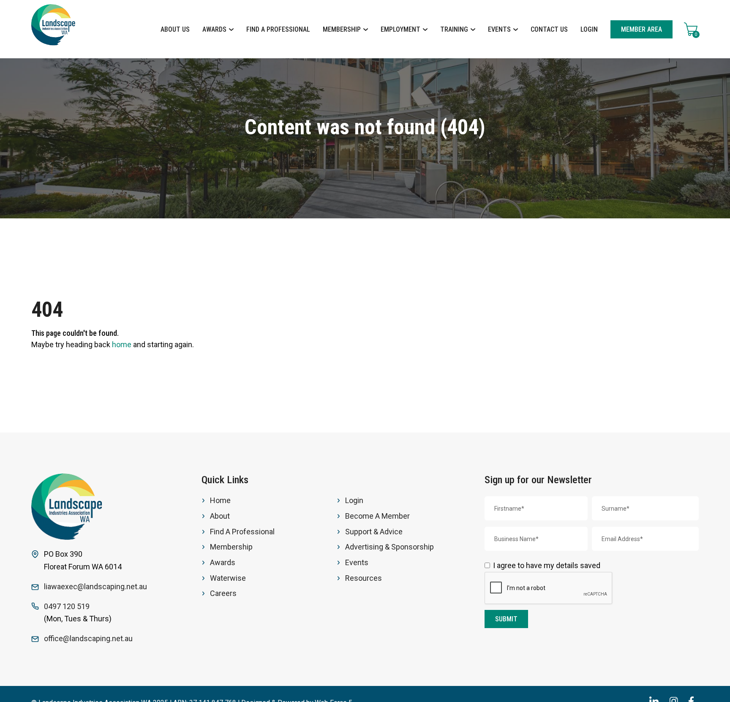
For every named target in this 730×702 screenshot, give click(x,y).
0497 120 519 (67, 606)
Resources (363, 578)
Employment (401, 29)
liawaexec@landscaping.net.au (95, 586)
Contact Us (549, 29)
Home (220, 500)
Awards (215, 29)
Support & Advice (374, 531)
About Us (175, 29)
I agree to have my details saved (546, 565)
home (121, 344)
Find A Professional (278, 29)
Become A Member (377, 516)
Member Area (641, 29)
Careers (223, 593)
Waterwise (228, 578)
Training (455, 29)
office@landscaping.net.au (88, 638)
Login (589, 29)
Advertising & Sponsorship (389, 546)
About (220, 516)
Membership (342, 29)
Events (500, 29)
